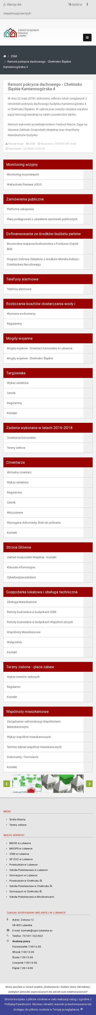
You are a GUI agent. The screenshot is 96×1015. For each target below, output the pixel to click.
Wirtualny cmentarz (19, 472)
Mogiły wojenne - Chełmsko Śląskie (30, 358)
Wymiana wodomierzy (21, 313)
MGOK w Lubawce (20, 843)
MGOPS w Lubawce (20, 848)
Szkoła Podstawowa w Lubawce (28, 870)
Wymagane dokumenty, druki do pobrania (34, 522)
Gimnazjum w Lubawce (23, 875)
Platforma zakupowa (20, 209)
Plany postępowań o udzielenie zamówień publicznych (42, 219)
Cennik (11, 393)
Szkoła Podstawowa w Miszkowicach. (32, 896)
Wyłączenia (14, 642)
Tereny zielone (16, 447)
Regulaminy (14, 323)
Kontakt (12, 413)
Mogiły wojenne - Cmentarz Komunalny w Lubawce (39, 348)
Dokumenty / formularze (22, 757)
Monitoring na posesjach (23, 174)
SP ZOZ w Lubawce (21, 859)
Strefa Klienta (17, 819)
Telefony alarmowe (19, 289)
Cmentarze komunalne (21, 437)
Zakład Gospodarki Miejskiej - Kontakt (31, 557)
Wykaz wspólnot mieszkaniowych (29, 737)
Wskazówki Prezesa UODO (24, 184)
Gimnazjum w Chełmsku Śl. (25, 891)
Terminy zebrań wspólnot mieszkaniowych (34, 747)
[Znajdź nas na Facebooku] (88, 4)
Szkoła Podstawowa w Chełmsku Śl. (31, 886)
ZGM (14, 56)
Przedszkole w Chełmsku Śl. (26, 880)
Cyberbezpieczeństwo (21, 577)
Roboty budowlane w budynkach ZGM (31, 612)
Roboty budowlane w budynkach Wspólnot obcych (40, 622)
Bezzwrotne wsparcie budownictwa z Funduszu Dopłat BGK (42, 246)
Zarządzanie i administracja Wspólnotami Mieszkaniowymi (34, 724)
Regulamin (14, 687)
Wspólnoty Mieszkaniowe (23, 632)
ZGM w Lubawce (19, 853)
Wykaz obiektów (18, 383)
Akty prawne (15, 512)
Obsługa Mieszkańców (22, 602)
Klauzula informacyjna (21, 567)
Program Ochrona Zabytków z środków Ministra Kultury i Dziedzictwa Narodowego (43, 261)
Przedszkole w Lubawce (23, 864)
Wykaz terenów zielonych (23, 676)
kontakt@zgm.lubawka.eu (36, 930)
